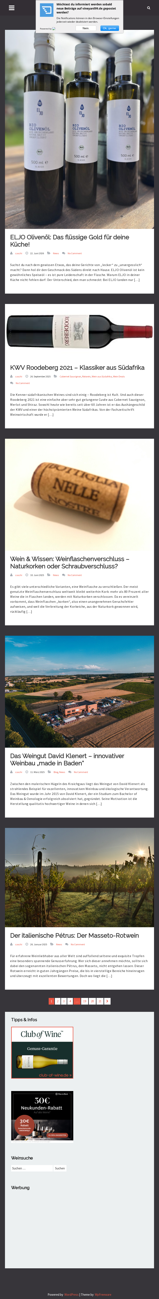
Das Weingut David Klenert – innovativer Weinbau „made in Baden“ (67, 759)
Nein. (86, 28)
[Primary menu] (11, 7)
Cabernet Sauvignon (70, 376)
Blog (56, 772)
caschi (18, 253)
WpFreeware (103, 1295)
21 (100, 1001)
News (56, 253)
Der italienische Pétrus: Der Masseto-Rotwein (74, 935)
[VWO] (56, 28)
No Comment (75, 253)
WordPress (71, 1295)
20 (92, 1001)
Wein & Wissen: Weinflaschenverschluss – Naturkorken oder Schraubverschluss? (69, 562)
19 (84, 1001)
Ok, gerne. (110, 28)
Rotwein (86, 376)
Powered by (46, 28)
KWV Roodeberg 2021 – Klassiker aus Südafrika (77, 367)
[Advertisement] (79, 1224)
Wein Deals (119, 376)
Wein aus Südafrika (102, 376)
